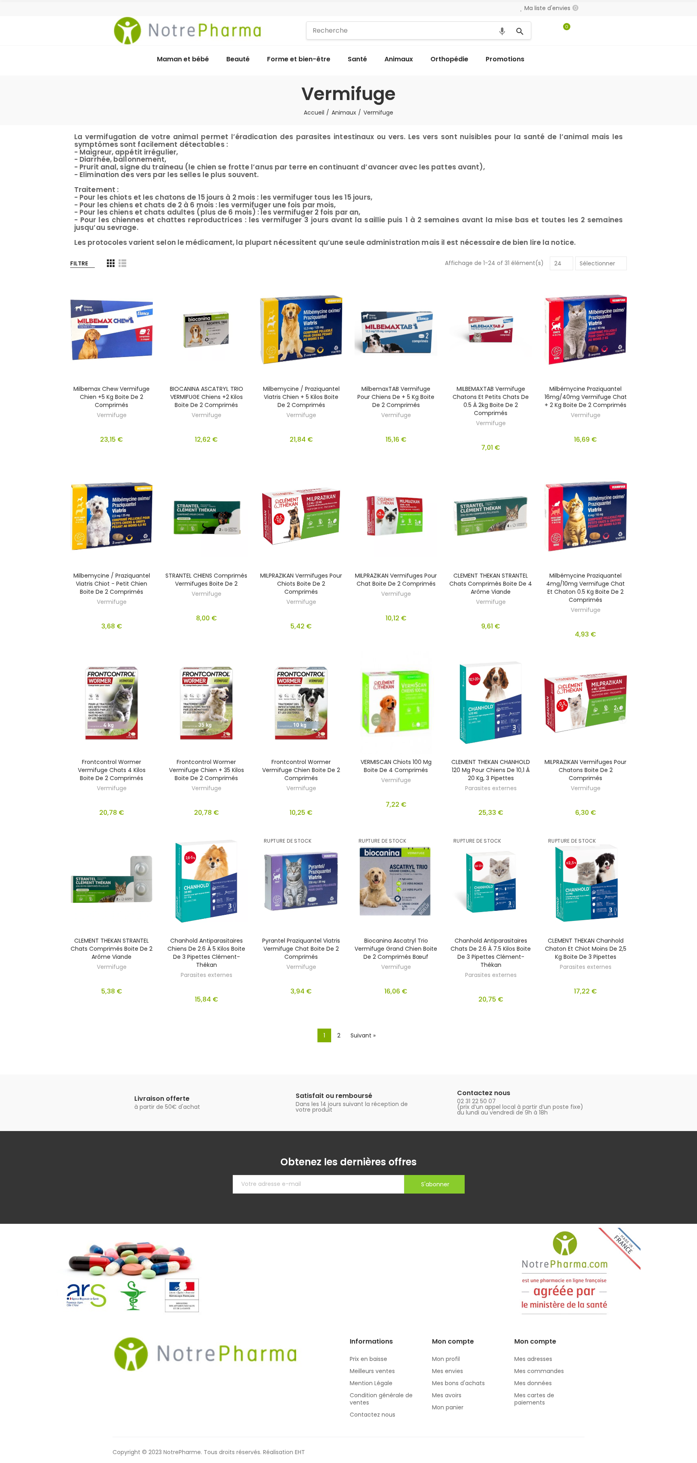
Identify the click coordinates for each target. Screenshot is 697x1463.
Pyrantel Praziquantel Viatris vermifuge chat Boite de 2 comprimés (301, 949)
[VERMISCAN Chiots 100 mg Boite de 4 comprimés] (396, 702)
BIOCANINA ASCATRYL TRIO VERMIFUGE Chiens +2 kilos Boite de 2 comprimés (206, 397)
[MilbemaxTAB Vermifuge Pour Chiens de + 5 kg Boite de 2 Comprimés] (396, 329)
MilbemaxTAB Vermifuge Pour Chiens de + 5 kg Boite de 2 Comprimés (395, 397)
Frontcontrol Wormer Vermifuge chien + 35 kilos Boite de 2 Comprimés (206, 770)
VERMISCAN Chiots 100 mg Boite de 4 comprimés (396, 766)
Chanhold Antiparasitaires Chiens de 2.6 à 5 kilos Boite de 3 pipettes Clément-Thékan (206, 953)
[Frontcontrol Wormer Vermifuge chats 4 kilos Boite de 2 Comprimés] (111, 702)
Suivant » (363, 1035)
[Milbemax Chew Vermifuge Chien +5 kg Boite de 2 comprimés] (111, 329)
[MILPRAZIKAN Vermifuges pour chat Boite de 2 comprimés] (396, 516)
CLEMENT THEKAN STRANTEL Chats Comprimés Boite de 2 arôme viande (111, 949)
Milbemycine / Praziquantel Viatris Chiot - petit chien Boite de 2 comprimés (111, 584)
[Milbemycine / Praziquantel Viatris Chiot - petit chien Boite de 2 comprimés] (111, 516)
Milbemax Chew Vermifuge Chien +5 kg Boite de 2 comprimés (111, 397)
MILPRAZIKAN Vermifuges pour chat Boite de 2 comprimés (396, 580)
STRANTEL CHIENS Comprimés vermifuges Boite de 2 (206, 580)
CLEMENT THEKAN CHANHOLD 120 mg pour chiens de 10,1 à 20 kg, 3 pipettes (490, 770)
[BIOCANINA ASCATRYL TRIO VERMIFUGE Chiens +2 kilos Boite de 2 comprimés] (206, 329)
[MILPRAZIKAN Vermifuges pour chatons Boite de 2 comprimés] (585, 702)
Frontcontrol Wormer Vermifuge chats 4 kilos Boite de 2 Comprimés (112, 770)
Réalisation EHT (284, 1452)
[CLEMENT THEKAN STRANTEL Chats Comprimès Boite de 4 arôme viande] (490, 516)
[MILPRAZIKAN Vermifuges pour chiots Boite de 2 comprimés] (301, 516)
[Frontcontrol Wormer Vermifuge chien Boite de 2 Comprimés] (301, 702)
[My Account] (580, 31)
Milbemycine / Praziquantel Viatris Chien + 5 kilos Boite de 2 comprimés (301, 397)
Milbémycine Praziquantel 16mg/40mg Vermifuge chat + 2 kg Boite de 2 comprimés (586, 397)
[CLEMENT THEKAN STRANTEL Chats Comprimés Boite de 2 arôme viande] (111, 881)
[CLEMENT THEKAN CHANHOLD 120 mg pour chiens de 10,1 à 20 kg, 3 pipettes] (490, 702)
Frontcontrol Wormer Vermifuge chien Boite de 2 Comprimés (301, 770)
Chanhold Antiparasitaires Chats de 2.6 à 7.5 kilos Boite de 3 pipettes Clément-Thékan (491, 953)
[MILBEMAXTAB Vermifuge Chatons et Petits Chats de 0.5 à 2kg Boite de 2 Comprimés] (490, 329)
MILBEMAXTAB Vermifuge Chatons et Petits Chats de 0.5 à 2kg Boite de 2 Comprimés (491, 401)
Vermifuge (112, 415)
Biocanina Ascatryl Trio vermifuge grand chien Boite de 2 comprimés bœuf (396, 949)
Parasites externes (491, 788)
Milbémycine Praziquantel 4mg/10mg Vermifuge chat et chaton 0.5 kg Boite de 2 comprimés (585, 588)
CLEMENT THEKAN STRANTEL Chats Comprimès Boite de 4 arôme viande (490, 584)
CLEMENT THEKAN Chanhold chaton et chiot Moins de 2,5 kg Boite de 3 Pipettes (585, 949)
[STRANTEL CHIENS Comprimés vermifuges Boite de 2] (206, 516)
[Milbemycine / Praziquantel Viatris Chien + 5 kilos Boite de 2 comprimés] (301, 329)
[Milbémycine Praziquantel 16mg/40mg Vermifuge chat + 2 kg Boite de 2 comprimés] (585, 329)
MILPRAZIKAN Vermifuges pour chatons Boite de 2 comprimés (585, 770)
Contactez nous (483, 1093)
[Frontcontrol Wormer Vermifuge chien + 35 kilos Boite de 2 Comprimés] (206, 702)
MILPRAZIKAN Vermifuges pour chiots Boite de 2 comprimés (301, 584)
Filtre (79, 263)
